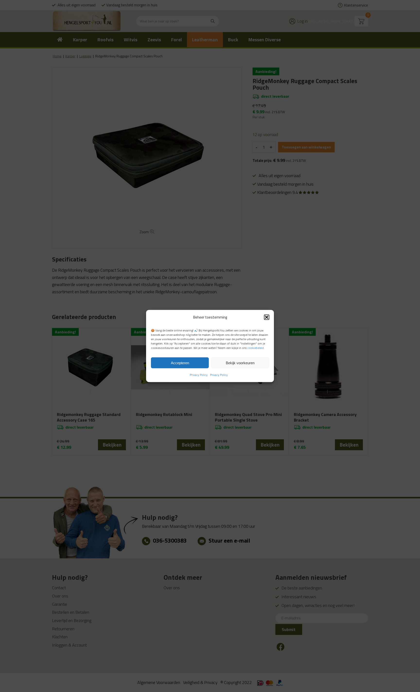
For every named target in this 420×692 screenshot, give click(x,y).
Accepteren (180, 363)
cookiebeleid (255, 348)
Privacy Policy (199, 374)
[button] (266, 317)
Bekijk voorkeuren (240, 363)
